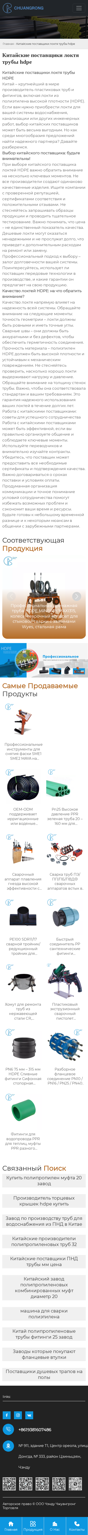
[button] (76, 596)
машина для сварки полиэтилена (44, 1313)
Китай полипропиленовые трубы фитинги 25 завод (44, 1334)
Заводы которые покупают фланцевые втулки (44, 1354)
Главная (8, 43)
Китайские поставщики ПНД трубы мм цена (44, 1261)
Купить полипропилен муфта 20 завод (44, 1180)
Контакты (77, 1526)
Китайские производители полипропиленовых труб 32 (44, 1241)
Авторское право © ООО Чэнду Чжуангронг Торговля (39, 1506)
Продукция (32, 1526)
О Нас (55, 1526)
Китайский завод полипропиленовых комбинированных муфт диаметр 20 (44, 1287)
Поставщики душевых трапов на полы (44, 1374)
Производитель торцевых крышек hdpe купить (44, 1201)
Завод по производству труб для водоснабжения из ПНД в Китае (44, 1221)
